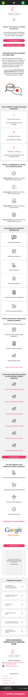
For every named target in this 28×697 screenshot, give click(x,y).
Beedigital (25, 688)
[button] (14, 586)
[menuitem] (14, 676)
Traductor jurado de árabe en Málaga (14, 450)
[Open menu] (14, 20)
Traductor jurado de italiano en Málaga (14, 389)
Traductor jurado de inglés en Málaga (14, 413)
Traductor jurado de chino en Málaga (14, 438)
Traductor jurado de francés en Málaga (14, 401)
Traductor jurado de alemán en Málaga (14, 426)
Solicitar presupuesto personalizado (14, 367)
